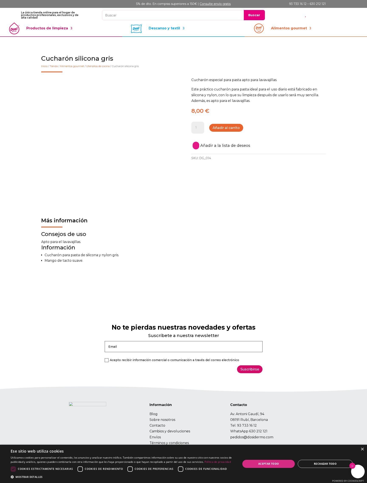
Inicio (44, 66)
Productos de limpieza (47, 28)
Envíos (155, 437)
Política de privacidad (218, 462)
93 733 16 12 (247, 425)
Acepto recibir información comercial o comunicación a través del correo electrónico (174, 360)
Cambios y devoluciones (170, 431)
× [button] (362, 449)
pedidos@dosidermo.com (251, 437)
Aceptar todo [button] (268, 464)
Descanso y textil (164, 28)
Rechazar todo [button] (325, 464)
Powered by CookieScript (348, 480)
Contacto (157, 425)
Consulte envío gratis (215, 4)
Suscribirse (249, 369)
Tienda (54, 66)
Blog (154, 414)
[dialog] (183, 464)
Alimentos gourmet (289, 28)
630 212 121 (258, 431)
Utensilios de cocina (98, 66)
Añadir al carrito (226, 128)
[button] (122, 477)
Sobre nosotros (162, 420)
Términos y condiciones (169, 443)
